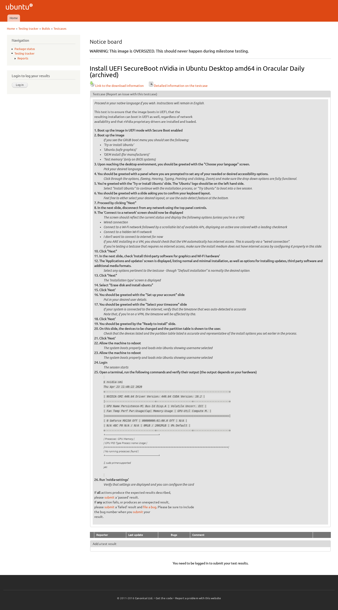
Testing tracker (28, 28)
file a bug (149, 507)
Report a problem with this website (198, 598)
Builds (46, 28)
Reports (22, 58)
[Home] (19, 7)
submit (109, 497)
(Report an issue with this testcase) (131, 94)
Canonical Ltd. (144, 598)
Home (14, 18)
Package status (24, 48)
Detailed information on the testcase (181, 86)
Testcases (60, 28)
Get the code (164, 598)
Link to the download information (119, 86)
